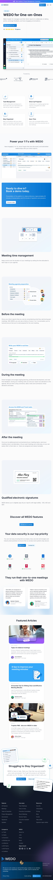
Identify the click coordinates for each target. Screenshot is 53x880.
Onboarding (39, 808)
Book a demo (32, 779)
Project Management (7, 814)
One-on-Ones (22, 808)
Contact (21, 843)
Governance (5, 817)
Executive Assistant (24, 819)
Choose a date (11, 202)
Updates (4, 822)
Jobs (20, 835)
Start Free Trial (21, 779)
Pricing (38, 811)
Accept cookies (36, 876)
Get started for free (10, 25)
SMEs (20, 822)
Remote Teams (23, 817)
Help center (39, 819)
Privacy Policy (6, 876)
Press (20, 837)
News (20, 840)
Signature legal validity (42, 822)
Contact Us (31, 545)
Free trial (42, 5)
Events (38, 817)
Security (38, 806)
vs (4, 832)
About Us (21, 832)
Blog (37, 814)
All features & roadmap (26, 524)
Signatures (4, 819)
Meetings (4, 808)
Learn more (22, 545)
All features (5, 806)
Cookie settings (27, 876)
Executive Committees (25, 811)
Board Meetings (23, 814)
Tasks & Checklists (6, 811)
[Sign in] (47, 5)
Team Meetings (23, 806)
